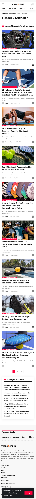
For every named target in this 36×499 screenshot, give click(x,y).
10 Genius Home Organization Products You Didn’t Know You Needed (16, 414)
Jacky (6, 64)
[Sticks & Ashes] (18, 4)
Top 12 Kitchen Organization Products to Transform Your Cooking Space (16, 406)
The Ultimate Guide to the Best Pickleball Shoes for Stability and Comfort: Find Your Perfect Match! (17, 92)
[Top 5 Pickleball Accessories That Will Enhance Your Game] (18, 155)
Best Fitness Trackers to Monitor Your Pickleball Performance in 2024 (16, 53)
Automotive (6, 437)
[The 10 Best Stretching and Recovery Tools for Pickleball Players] (18, 116)
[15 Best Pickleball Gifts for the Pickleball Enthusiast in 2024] (18, 268)
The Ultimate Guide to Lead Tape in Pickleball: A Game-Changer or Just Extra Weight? (18, 355)
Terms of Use (8, 495)
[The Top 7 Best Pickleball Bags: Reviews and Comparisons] (18, 304)
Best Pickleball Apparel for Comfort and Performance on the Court (17, 244)
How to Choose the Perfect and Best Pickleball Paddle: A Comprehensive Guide (18, 205)
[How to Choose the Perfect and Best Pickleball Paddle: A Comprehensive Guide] (18, 191)
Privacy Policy (12, 493)
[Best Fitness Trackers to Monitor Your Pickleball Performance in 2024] (18, 39)
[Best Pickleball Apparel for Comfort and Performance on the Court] (18, 230)
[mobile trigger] (3, 4)
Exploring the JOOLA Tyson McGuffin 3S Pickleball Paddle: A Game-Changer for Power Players (17, 387)
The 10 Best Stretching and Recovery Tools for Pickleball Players (15, 131)
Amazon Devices (19, 437)
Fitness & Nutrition (9, 48)
